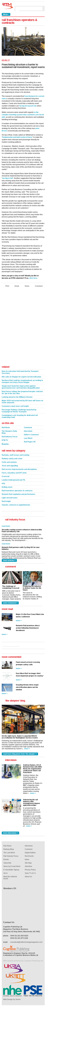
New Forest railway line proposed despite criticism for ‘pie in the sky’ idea (22, 392)
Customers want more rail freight (15, 406)
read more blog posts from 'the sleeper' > (20, 754)
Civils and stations (9, 462)
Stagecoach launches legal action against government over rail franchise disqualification (21, 387)
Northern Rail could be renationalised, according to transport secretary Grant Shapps (22, 381)
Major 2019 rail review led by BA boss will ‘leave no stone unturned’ (22, 402)
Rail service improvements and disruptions (19, 469)
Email (17, 286)
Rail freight (6, 501)
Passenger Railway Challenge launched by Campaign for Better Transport (19, 411)
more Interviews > (10, 833)
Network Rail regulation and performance (18, 494)
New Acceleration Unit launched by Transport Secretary (20, 372)
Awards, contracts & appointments (16, 505)
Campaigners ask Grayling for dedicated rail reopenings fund (20, 416)
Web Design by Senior (12, 999)
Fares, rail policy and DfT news (14, 473)
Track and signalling (10, 466)
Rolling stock (7, 487)
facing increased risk (28, 106)
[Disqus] (23, 327)
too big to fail (7, 178)
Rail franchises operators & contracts (17, 491)
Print (7, 286)
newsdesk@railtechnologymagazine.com (26, 942)
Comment (39, 286)
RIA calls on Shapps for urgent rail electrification (21, 377)
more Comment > (10, 603)
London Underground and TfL (13, 480)
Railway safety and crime (12, 459)
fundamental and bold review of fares (17, 137)
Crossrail (5, 476)
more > (19, 621)
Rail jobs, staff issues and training (15, 455)
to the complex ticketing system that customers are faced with (23, 114)
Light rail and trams (9, 498)
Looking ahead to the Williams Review (17, 397)
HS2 (3, 484)
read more (6, 539)
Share (27, 286)
